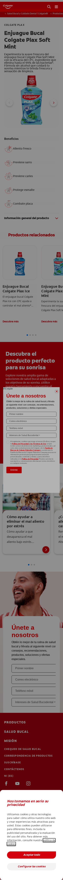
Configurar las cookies (32, 866)
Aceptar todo (31, 855)
